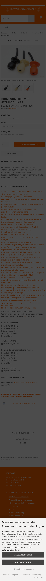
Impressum (39, 577)
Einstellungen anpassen (24, 569)
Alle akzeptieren (23, 555)
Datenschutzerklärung (31, 574)
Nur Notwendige (23, 562)
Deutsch (5, 574)
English (15, 574)
